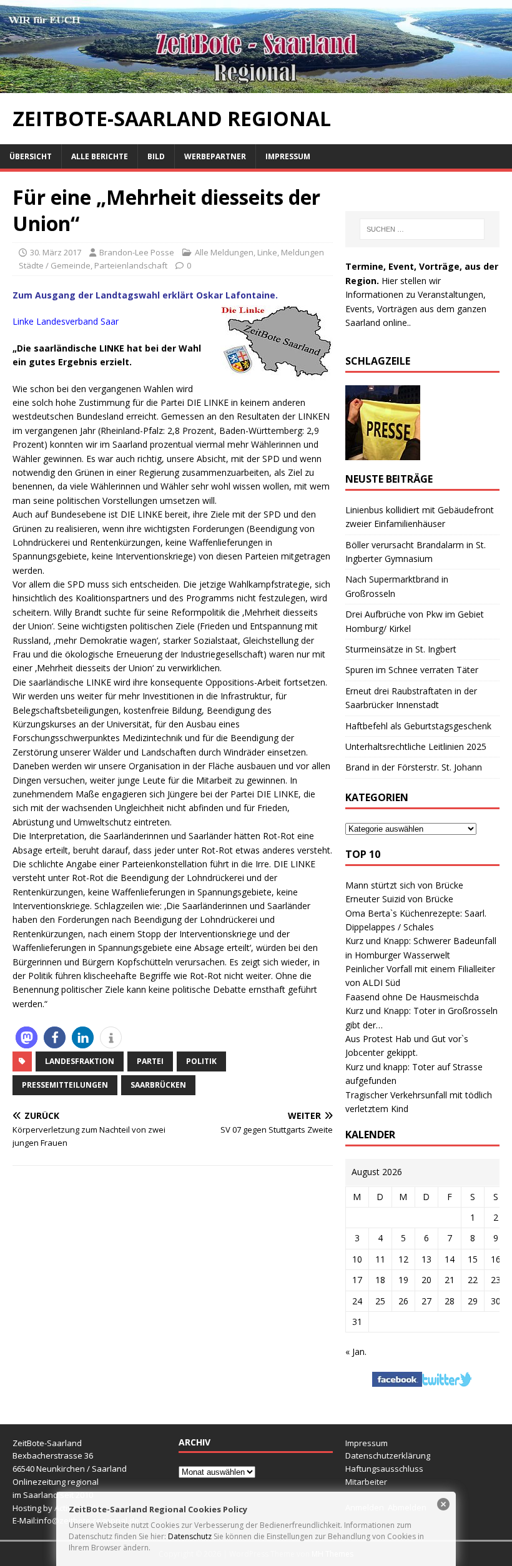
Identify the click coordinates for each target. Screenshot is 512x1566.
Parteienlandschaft (130, 265)
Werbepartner (215, 156)
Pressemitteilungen (65, 1085)
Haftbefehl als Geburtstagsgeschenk (418, 726)
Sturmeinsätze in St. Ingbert (400, 649)
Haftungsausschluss (384, 1468)
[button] (26, 1037)
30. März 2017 (55, 252)
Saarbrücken (158, 1085)
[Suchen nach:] (422, 229)
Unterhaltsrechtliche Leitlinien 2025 (415, 746)
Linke (267, 252)
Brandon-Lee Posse (136, 252)
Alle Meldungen (224, 252)
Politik (201, 1061)
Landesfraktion (79, 1061)
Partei (150, 1061)
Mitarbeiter (366, 1481)
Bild (156, 156)
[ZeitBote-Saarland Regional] (256, 86)
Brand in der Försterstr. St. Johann (413, 767)
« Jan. (356, 1351)
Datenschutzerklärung (387, 1455)
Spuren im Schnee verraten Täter (411, 670)
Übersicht (30, 156)
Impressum (287, 156)
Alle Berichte (99, 156)
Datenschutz (190, 1536)
